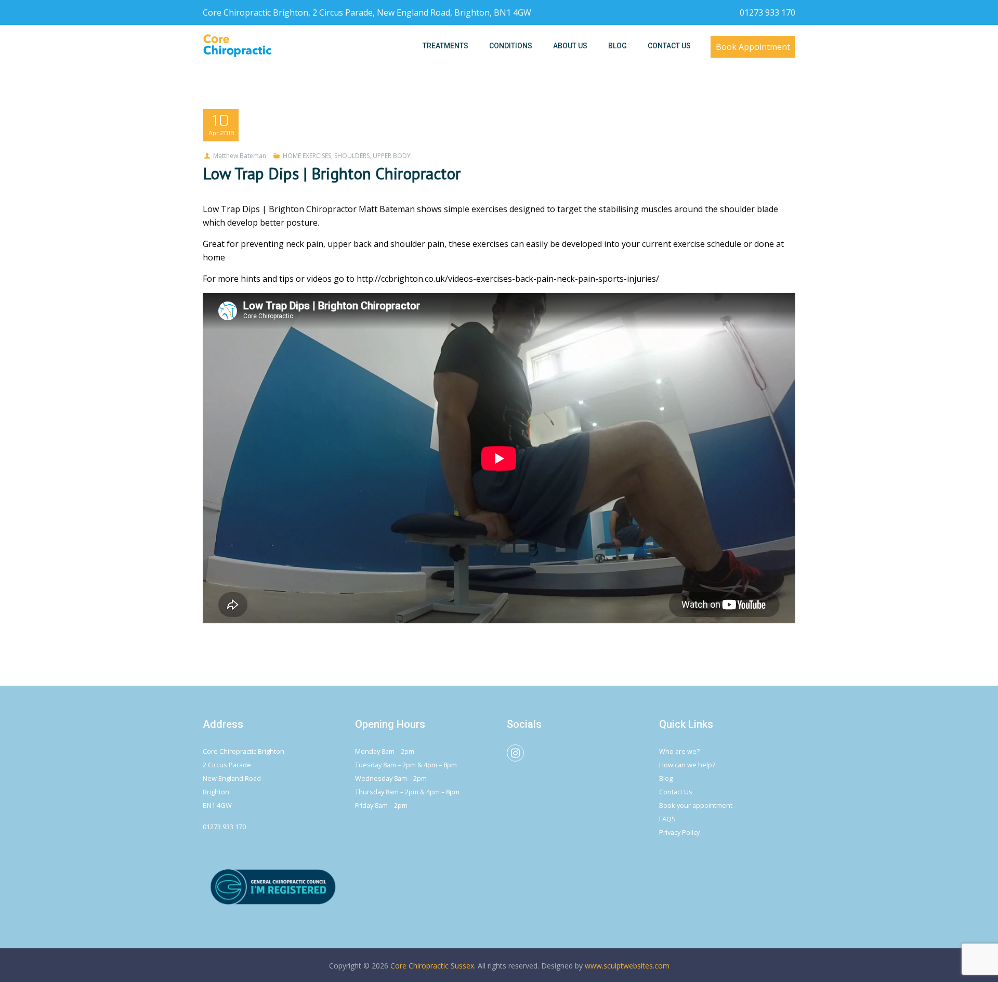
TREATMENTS (445, 46)
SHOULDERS (352, 155)
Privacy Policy (679, 832)
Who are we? (679, 751)
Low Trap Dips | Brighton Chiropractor (332, 173)
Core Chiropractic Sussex (432, 966)
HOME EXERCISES (307, 155)
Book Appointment (753, 47)
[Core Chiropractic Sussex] (237, 46)
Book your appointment (695, 805)
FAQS (667, 818)
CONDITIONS (510, 46)
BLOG (617, 46)
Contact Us (675, 791)
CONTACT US (669, 46)
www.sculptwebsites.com (627, 966)
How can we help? (687, 764)
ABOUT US (570, 46)
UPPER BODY (392, 155)
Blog (666, 778)
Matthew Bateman (239, 155)
